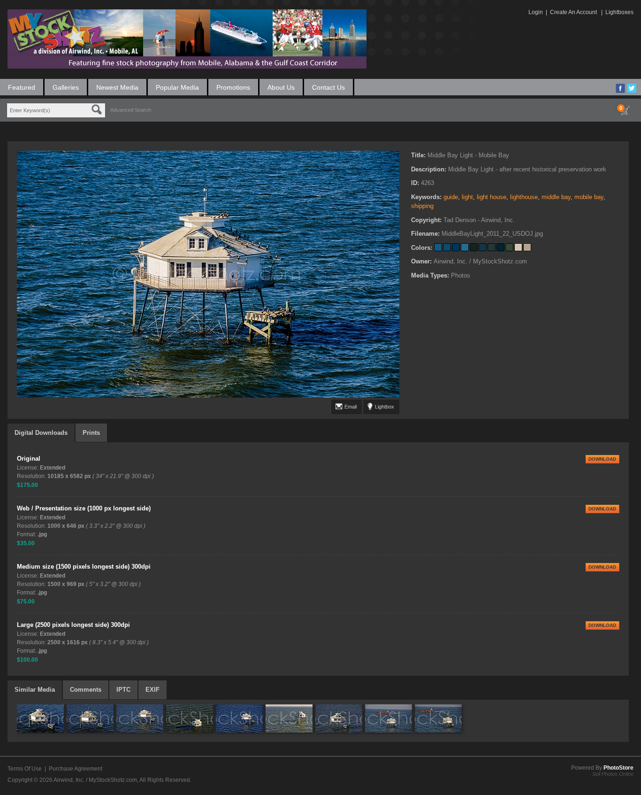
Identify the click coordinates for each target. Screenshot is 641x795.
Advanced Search (130, 110)
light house (491, 197)
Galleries (66, 87)
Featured (21, 87)
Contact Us (328, 87)
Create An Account (573, 12)
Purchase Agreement (75, 768)
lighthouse (524, 197)
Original (28, 458)
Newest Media (117, 87)
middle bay (556, 197)
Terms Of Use (25, 768)
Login (535, 12)
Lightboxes (619, 12)
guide (450, 197)
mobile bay (588, 197)
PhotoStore (618, 767)
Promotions (233, 87)
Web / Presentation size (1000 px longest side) (84, 508)
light (467, 197)
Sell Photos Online (612, 774)
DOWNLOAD (602, 459)
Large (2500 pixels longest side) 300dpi (73, 624)
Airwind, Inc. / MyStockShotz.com (95, 780)
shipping (422, 205)
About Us (281, 87)
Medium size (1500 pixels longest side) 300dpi (84, 566)
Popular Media (177, 87)
